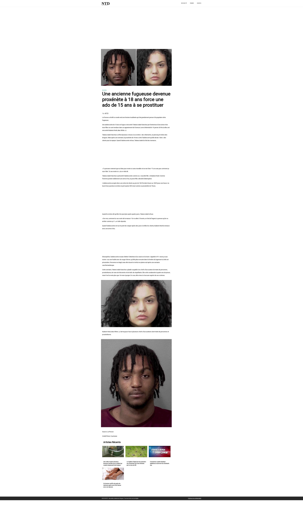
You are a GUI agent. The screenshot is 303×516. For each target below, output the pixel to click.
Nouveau (104, 90)
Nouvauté (184, 3)
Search (199, 3)
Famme (192, 3)
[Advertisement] (47, 27)
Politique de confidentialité (194, 498)
